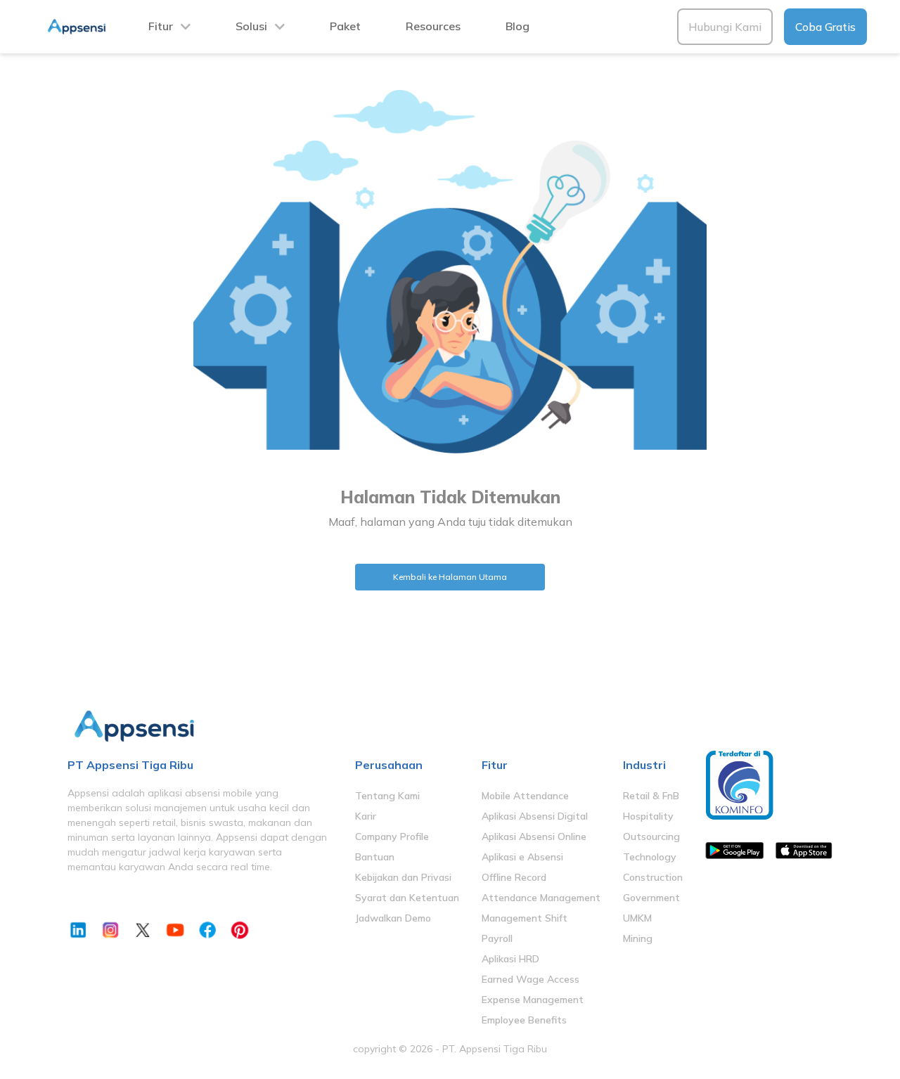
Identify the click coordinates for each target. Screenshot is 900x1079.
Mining (637, 938)
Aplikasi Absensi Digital (535, 816)
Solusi (251, 26)
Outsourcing (651, 836)
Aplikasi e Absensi (522, 857)
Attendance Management (541, 897)
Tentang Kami (387, 795)
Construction (653, 877)
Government (651, 897)
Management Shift (524, 918)
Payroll (497, 938)
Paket (345, 26)
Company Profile (392, 836)
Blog (517, 26)
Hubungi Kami (724, 27)
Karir (365, 816)
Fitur (160, 26)
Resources (433, 26)
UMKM (637, 918)
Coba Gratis (825, 27)
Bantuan (374, 857)
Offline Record (514, 877)
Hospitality (648, 816)
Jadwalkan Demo (393, 918)
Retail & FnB (651, 795)
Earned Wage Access (530, 979)
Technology (649, 857)
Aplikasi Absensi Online (534, 836)
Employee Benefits (524, 1020)
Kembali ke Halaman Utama (450, 576)
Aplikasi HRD (510, 958)
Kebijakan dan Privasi (403, 877)
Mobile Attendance (525, 795)
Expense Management (533, 999)
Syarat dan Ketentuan (407, 897)
